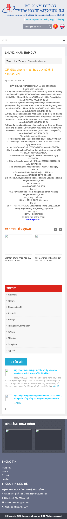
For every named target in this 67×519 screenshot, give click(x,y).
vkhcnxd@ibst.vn (34, 19)
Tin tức (21, 61)
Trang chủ (11, 61)
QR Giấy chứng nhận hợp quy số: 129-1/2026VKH (48, 259)
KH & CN (12, 313)
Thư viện (6, 475)
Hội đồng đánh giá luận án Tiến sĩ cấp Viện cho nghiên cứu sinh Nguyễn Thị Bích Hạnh (35, 372)
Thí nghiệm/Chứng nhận (19, 325)
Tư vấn (11, 331)
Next (60, 229)
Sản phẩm (12, 344)
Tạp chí (11, 350)
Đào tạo (11, 319)
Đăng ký (60, 19)
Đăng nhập (49, 19)
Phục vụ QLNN (15, 307)
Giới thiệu (12, 294)
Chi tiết (56, 386)
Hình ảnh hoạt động (20, 424)
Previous (55, 229)
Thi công (12, 338)
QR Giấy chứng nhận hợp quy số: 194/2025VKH (18, 259)
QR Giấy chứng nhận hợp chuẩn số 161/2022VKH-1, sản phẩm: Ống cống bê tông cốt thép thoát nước (38, 397)
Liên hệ (5, 479)
